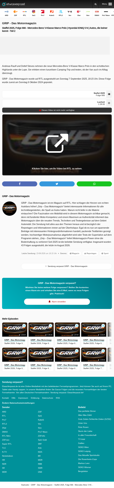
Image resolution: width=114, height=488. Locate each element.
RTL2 (4, 424)
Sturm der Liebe (85, 431)
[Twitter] (57, 183)
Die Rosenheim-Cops (87, 459)
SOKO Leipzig (84, 451)
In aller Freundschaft (87, 435)
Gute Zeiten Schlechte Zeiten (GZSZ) (94, 419)
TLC (4, 448)
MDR (40, 460)
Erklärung (35, 398)
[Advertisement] (55, 45)
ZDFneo (5, 440)
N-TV (4, 452)
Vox (39, 424)
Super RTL (7, 444)
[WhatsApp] (94, 183)
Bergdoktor (83, 471)
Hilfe (13, 398)
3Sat (4, 428)
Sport (105, 253)
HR (3, 460)
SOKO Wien (83, 447)
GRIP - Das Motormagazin (15, 196)
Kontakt (5, 398)
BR (39, 456)
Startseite (25, 485)
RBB (40, 464)
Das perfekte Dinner (87, 411)
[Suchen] (95, 4)
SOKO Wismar (84, 467)
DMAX (5, 432)
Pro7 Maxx (42, 432)
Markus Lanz (84, 463)
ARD (4, 412)
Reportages (91, 253)
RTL (4, 416)
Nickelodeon (7, 456)
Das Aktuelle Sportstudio (89, 455)
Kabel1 (41, 420)
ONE (40, 472)
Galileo (81, 443)
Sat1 (40, 416)
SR (3, 468)
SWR (40, 468)
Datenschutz (47, 398)
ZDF (40, 412)
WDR (4, 472)
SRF (40, 444)
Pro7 (4, 420)
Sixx (40, 428)
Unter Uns (82, 423)
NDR (4, 464)
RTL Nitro (6, 436)
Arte (40, 448)
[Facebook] (19, 183)
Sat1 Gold (42, 440)
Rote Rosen (83, 427)
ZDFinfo (41, 436)
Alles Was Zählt (85, 415)
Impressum (23, 398)
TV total (81, 439)
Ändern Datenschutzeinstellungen (18, 403)
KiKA (40, 452)
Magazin (75, 253)
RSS (58, 398)
